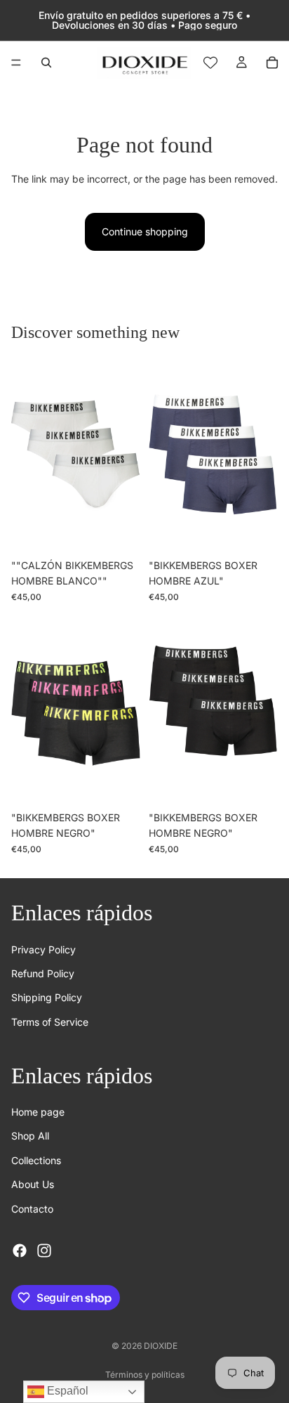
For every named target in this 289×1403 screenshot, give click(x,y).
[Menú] (16, 62)
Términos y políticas (144, 1374)
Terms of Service (49, 1022)
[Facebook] (19, 1250)
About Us (32, 1184)
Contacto (32, 1208)
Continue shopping (145, 231)
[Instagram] (44, 1250)
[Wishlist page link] (210, 63)
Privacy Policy (43, 949)
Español (66, 1391)
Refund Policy (42, 973)
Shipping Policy (46, 997)
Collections (36, 1160)
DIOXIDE (160, 1345)
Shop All (30, 1136)
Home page (38, 1112)
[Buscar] (46, 62)
